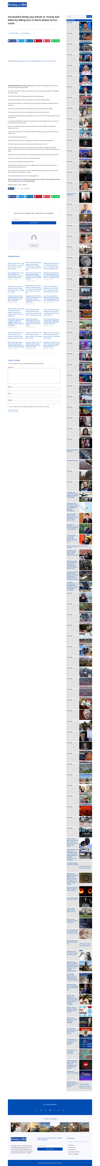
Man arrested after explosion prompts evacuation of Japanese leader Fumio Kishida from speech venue (72, 564)
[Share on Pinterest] (17, 188)
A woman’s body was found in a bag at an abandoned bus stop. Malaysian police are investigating (72, 507)
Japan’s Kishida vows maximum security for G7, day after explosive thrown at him (72, 517)
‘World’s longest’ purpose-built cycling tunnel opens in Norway (72, 1084)
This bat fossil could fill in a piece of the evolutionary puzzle (72, 931)
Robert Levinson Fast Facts (71, 194)
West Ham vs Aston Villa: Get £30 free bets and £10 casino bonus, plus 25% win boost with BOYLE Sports (52, 344)
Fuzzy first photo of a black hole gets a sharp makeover (72, 889)
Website (10, 400)
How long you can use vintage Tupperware (72, 1051)
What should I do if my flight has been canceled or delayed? (72, 1042)
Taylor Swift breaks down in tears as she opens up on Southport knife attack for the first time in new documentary (16, 344)
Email (10, 393)
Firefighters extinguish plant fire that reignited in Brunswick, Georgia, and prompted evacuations (72, 586)
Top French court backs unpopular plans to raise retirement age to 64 (72, 553)
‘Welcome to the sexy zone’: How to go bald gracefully (72, 953)
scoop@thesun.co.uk (17, 181)
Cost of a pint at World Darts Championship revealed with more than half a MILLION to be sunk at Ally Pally (51, 321)
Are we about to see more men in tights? (72, 898)
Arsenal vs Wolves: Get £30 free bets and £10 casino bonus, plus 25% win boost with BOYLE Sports (33, 344)
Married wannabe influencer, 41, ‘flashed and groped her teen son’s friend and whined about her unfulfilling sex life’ (51, 275)
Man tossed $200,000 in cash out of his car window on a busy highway (72, 527)
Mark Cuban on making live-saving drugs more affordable (72, 1020)
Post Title (69, 22)
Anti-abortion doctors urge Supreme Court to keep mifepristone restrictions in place (72, 977)
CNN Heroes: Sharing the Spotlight (72, 1072)
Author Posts (33, 245)
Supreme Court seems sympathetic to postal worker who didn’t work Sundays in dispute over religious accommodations (72, 966)
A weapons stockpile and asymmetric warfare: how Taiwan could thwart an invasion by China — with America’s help (72, 575)
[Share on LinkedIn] (20, 188)
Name (10, 386)
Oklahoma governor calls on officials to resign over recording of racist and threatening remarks (72, 1064)
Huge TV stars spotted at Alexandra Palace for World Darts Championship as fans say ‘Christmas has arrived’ (51, 298)
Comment (11, 367)
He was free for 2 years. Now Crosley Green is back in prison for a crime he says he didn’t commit (72, 842)
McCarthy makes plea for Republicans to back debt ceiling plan (72, 987)
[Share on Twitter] (15, 188)
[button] (12, 40)
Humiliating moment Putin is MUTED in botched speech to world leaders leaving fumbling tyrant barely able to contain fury (34, 299)
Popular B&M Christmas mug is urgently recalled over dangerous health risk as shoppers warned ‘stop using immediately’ (16, 322)
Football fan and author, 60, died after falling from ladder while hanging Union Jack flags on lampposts (15, 298)
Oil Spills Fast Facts (72, 460)
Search (89, 16)
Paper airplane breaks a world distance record (71, 910)
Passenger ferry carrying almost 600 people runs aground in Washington (72, 495)
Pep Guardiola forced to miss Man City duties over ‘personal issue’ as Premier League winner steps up (16, 275)
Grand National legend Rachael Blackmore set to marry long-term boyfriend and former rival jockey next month (33, 322)
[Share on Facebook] (11, 188)
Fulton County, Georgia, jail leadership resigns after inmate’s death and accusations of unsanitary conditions (72, 1000)
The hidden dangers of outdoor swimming (72, 863)
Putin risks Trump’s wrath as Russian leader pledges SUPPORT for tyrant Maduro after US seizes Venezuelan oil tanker (33, 276)
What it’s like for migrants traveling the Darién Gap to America (72, 1009)
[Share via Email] (22, 188)
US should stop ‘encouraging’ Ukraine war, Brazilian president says (72, 538)
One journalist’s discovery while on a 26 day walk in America (72, 1031)
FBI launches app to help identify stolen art (72, 942)
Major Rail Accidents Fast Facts (72, 450)
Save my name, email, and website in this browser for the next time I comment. (29, 406)
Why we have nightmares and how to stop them (72, 921)
